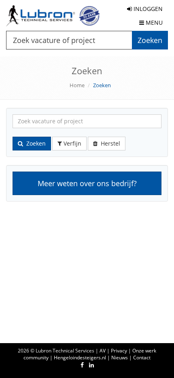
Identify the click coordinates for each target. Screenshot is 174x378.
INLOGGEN (147, 9)
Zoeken (34, 143)
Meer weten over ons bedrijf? (87, 183)
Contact (142, 357)
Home (77, 85)
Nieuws (119, 357)
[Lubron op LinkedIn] (91, 365)
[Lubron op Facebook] (82, 365)
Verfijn (71, 143)
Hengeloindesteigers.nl (80, 357)
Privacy (119, 350)
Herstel (109, 143)
